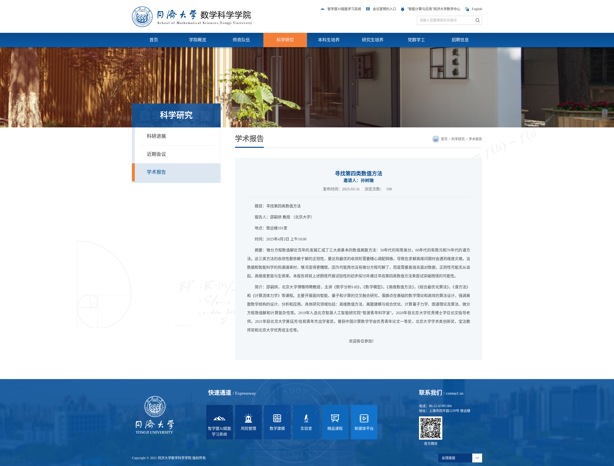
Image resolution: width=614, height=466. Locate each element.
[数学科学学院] (192, 16)
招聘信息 (460, 40)
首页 (153, 40)
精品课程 (335, 428)
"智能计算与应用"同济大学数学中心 (433, 9)
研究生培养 (373, 40)
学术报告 (475, 139)
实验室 (306, 428)
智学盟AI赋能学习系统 (344, 9)
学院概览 (197, 40)
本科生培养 (329, 40)
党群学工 (416, 40)
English (477, 9)
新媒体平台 (364, 428)
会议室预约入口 (384, 9)
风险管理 (248, 428)
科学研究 (285, 40)
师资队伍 (241, 40)
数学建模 (277, 428)
